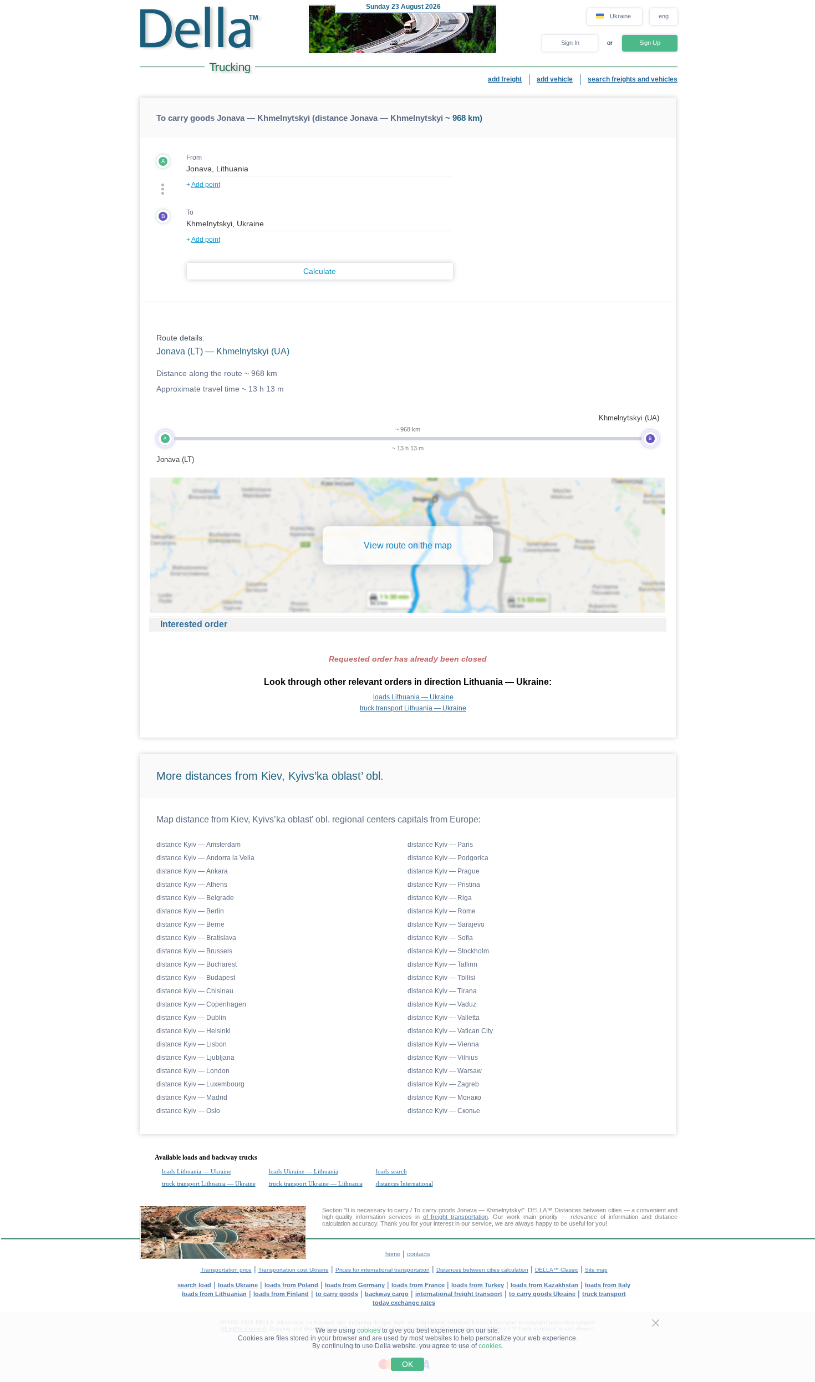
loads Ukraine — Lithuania (303, 1171)
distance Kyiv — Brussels (194, 951)
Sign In (570, 42)
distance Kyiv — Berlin (190, 911)
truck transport (604, 1293)
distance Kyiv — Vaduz (441, 1004)
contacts (418, 1254)
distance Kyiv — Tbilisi (441, 978)
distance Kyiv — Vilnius (442, 1057)
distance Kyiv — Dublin (191, 1018)
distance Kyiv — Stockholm (448, 951)
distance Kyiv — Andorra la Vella (205, 858)
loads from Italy (607, 1285)
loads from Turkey (477, 1285)
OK (407, 1364)
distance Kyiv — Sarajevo (446, 924)
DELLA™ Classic (556, 1270)
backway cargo (387, 1293)
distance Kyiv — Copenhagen (201, 1004)
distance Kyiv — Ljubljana (195, 1057)
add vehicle (555, 79)
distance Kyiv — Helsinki (193, 1031)
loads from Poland (291, 1285)
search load (194, 1285)
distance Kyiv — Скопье (443, 1111)
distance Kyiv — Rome (441, 911)
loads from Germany (355, 1285)
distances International (404, 1183)
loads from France (418, 1285)
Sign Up (649, 42)
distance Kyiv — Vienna (443, 1044)
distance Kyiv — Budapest (195, 978)
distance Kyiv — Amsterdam (198, 844)
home (392, 1254)
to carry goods (336, 1293)
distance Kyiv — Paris (440, 844)
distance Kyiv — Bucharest (196, 964)
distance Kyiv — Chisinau (194, 991)
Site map (596, 1270)
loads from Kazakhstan (544, 1285)
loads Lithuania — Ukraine (413, 697)
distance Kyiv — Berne (190, 924)
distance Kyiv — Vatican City (450, 1031)
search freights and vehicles (633, 79)
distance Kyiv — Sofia (440, 938)
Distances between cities (588, 1210)
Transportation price (226, 1270)
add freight (505, 79)
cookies (368, 1330)
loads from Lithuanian (214, 1293)
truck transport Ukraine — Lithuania (316, 1183)
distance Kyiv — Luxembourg (200, 1084)
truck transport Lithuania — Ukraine (413, 708)
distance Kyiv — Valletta (443, 1018)
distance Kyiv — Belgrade (195, 898)
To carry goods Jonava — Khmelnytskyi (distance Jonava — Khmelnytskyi (299, 118)
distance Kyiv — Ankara (192, 871)
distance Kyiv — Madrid (191, 1097)
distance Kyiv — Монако (444, 1097)
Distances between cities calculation (482, 1270)
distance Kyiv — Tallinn (442, 964)
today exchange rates (404, 1302)
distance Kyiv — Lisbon (191, 1044)
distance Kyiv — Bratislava (196, 938)
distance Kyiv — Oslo (188, 1111)
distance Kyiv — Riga (439, 898)
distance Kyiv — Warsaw (444, 1071)
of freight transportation (455, 1216)
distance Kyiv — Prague (443, 871)
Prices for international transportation (382, 1270)
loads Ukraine (238, 1285)
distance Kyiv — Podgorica (447, 858)
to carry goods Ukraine (542, 1293)
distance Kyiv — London (193, 1071)
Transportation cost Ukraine (293, 1270)
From (194, 157)
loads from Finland (281, 1293)
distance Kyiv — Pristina (443, 884)
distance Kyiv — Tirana (442, 991)
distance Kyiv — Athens (191, 884)
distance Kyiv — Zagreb (443, 1084)
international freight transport (458, 1293)
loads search (391, 1171)
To (189, 212)
